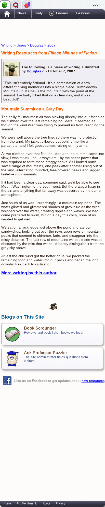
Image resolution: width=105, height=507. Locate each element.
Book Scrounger (40, 328)
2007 (51, 45)
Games (62, 13)
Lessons (83, 13)
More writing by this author (29, 273)
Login (97, 4)
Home (7, 503)
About (46, 503)
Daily (39, 13)
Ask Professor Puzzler (45, 353)
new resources (93, 381)
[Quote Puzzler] (16, 5)
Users (21, 45)
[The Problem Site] (5, 5)
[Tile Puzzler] (27, 5)
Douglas (36, 45)
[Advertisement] (42, 30)
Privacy (60, 503)
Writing (6, 45)
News (21, 13)
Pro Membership (27, 503)
